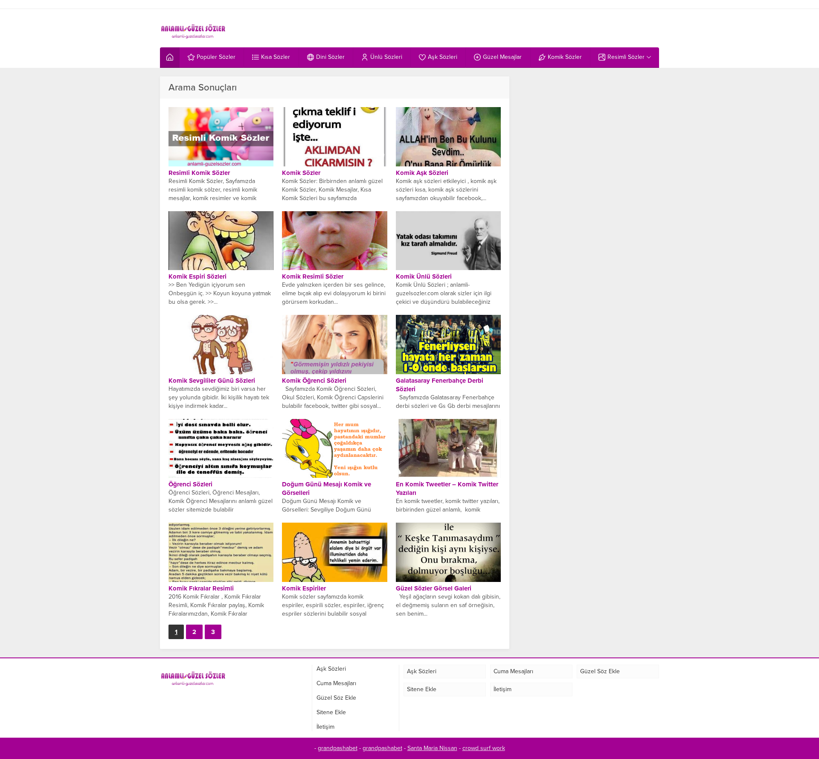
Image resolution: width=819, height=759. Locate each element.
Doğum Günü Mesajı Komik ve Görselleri (326, 488)
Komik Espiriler (304, 588)
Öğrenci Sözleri (190, 484)
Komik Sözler (301, 173)
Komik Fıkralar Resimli (201, 588)
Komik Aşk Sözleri (422, 173)
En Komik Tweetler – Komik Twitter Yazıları (447, 488)
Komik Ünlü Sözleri (424, 276)
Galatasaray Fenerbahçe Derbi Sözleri (439, 385)
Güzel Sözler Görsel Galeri (433, 588)
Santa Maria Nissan (432, 748)
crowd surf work (483, 748)
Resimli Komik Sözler (199, 173)
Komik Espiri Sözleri (197, 276)
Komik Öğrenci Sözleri (314, 380)
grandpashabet (337, 748)
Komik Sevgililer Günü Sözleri (211, 380)
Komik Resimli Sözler (312, 276)
